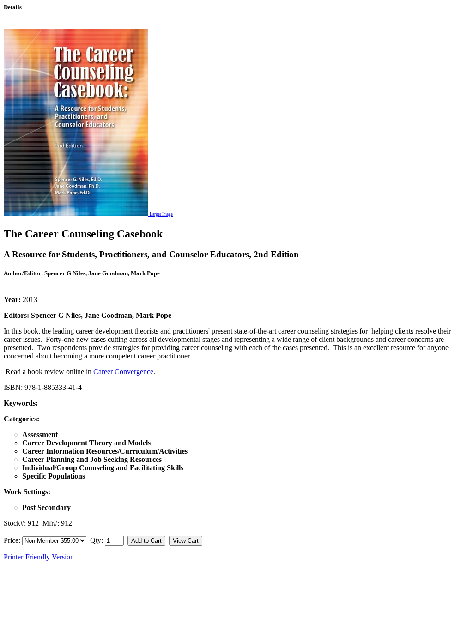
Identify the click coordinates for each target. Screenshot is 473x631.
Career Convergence (123, 372)
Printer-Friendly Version (39, 557)
